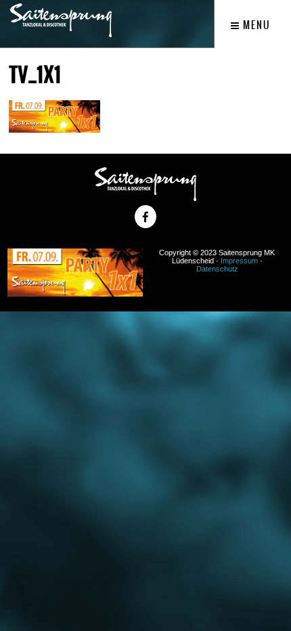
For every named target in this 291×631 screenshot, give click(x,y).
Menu (255, 25)
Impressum (239, 261)
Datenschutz (217, 269)
